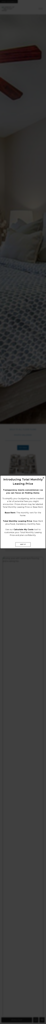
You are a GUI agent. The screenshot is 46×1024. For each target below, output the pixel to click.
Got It (23, 544)
